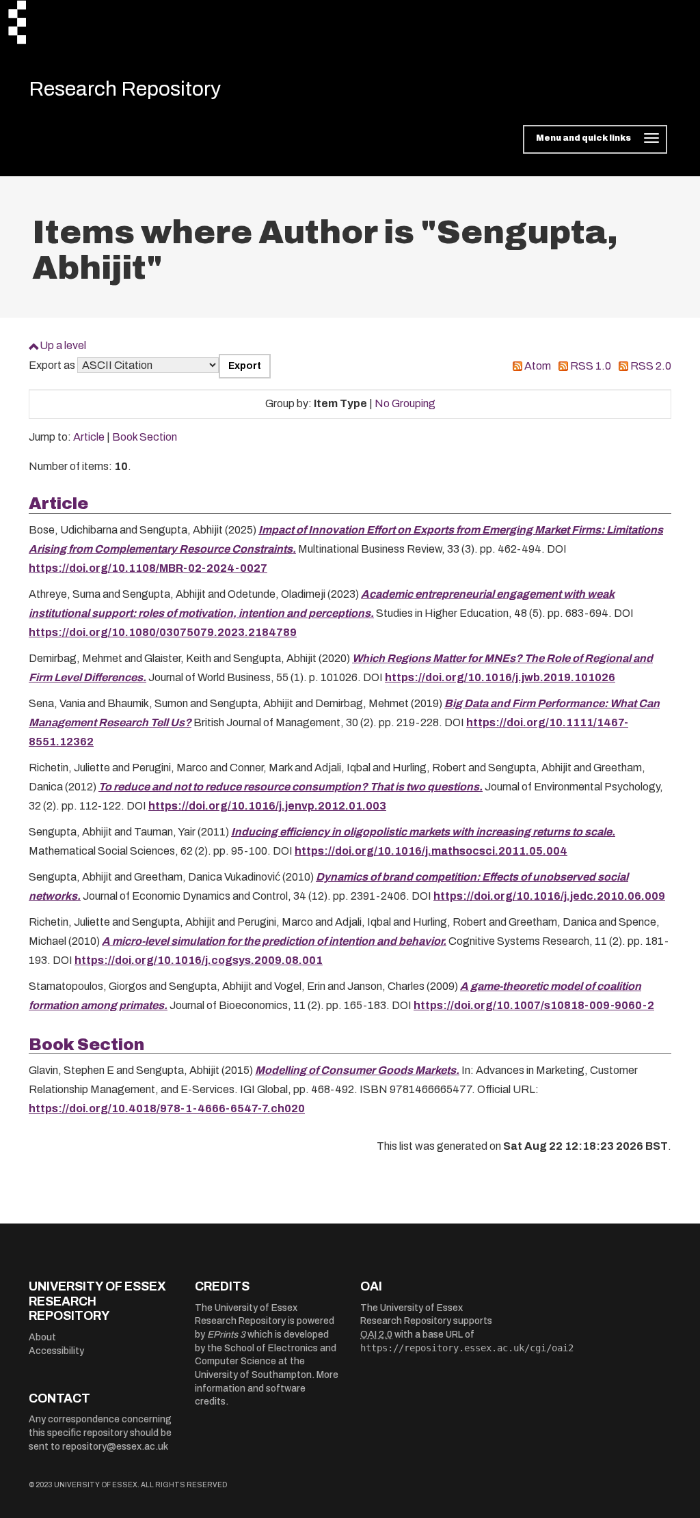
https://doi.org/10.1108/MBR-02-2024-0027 (148, 568)
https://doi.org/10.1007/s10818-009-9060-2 (534, 1005)
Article (89, 437)
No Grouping (405, 403)
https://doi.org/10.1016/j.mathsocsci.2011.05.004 (431, 851)
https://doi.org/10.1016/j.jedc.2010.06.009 (549, 896)
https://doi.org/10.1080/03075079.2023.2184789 (163, 632)
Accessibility (56, 1351)
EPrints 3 (226, 1334)
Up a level (63, 345)
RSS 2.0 (650, 366)
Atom (537, 366)
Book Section (144, 437)
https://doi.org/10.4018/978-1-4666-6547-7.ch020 (167, 1108)
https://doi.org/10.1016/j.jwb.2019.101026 (500, 677)
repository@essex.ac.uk (115, 1446)
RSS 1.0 (590, 366)
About (42, 1337)
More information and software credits (266, 1388)
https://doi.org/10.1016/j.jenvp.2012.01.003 (267, 806)
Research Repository (125, 89)
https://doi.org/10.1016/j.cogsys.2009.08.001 (199, 960)
